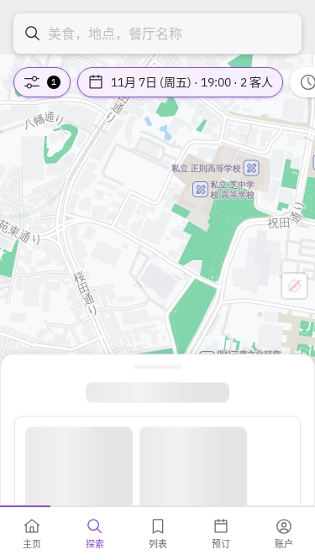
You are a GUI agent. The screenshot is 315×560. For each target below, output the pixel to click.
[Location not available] (294, 286)
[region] (157, 280)
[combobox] (157, 33)
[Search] (32, 33)
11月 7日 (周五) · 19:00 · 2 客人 (192, 82)
